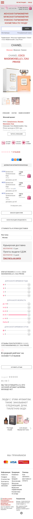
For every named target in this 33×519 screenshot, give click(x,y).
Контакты (5, 481)
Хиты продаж (15, 478)
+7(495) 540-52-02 (25, 501)
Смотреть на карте (12, 258)
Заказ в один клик (16, 213)
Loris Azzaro (23, 428)
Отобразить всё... (16, 206)
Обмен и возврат (24, 113)
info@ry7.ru (23, 504)
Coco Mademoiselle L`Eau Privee (12, 39)
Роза (12, 124)
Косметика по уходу (16, 23)
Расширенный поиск (24, 33)
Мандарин (6, 124)
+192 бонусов (22, 186)
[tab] (6, 113)
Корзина (30, 9)
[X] (20, 160)
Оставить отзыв (16, 367)
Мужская (17, 50)
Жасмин (20, 121)
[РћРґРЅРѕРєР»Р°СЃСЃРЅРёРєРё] (15, 160)
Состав (14, 113)
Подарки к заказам (5, 485)
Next (30, 428)
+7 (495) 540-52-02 (23, 7)
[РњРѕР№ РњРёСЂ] (18, 160)
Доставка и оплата (26, 480)
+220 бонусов (22, 197)
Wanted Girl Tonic (23, 430)
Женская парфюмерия (16, 14)
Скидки (4, 477)
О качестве (5, 479)
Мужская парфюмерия (16, 17)
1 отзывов (15, 152)
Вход (30, 2)
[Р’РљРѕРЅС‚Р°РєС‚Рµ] (13, 160)
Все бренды (6, 33)
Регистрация (21, 2)
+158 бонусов (22, 175)
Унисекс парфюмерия (16, 20)
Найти (27, 28)
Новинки (15, 475)
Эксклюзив (16, 481)
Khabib (10, 430)
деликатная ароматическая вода (16, 165)
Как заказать (25, 475)
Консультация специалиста (16, 220)
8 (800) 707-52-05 (25, 502)
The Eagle (10, 428)
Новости (4, 475)
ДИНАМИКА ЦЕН (10, 180)
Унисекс (24, 50)
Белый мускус (12, 121)
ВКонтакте (21, 513)
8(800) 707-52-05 (23, 9)
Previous (2, 428)
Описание (6, 113)
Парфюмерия (5, 38)
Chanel (29, 38)
